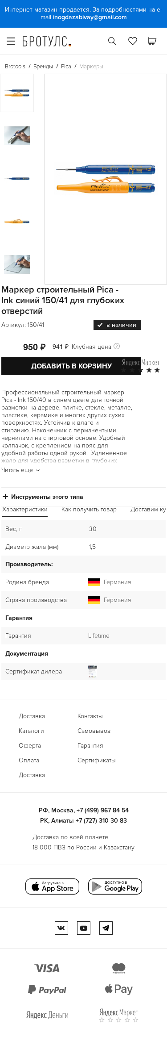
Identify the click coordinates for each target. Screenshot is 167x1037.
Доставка (32, 716)
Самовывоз (93, 731)
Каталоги (31, 731)
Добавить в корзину (71, 366)
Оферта (30, 745)
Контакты (90, 716)
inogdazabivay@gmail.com (90, 17)
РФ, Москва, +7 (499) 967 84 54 (84, 810)
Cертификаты (96, 760)
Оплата (29, 760)
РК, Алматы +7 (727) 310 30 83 (83, 820)
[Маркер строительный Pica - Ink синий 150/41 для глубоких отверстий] (106, 179)
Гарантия (90, 745)
